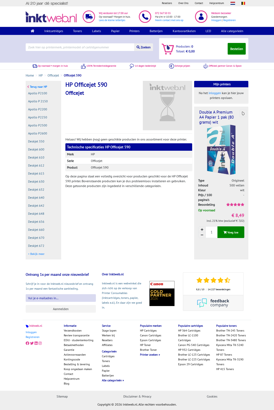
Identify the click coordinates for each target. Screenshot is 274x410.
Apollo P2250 (37, 117)
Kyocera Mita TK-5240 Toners (230, 347)
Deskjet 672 (36, 246)
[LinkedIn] (36, 343)
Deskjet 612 (36, 165)
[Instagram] (40, 343)
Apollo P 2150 (38, 101)
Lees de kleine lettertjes (112, 20)
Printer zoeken (149, 354)
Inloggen (216, 20)
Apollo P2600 (37, 133)
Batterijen (156, 31)
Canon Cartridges (150, 335)
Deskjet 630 (36, 181)
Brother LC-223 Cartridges (194, 359)
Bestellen (236, 49)
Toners (77, 31)
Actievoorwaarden (75, 354)
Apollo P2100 (37, 93)
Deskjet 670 (36, 238)
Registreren (229, 20)
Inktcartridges (53, 31)
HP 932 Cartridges (189, 350)
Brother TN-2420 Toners (231, 335)
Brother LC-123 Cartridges (194, 354)
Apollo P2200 (37, 109)
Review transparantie (76, 335)
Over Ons (183, 3)
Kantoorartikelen (184, 31)
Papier (115, 31)
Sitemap (62, 396)
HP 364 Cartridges (189, 330)
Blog (66, 383)
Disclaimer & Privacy (137, 396)
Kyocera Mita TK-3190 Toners (230, 362)
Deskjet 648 (36, 214)
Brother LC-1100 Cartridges (188, 338)
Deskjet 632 (36, 189)
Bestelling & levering (77, 364)
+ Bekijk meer (36, 254)
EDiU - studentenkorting (78, 340)
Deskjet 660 (36, 230)
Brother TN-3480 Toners (231, 340)
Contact (199, 3)
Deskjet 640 (36, 197)
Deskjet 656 (36, 222)
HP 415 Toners (225, 369)
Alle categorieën (232, 31)
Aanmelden (61, 309)
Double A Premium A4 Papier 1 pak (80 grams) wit (216, 117)
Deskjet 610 (36, 157)
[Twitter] (32, 343)
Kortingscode (72, 359)
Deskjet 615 (36, 173)
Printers (134, 31)
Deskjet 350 (36, 141)
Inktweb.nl (35, 326)
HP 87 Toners (224, 354)
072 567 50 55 (163, 13)
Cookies (212, 396)
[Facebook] (27, 343)
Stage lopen (109, 330)
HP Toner (145, 345)
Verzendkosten (73, 330)
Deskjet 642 (36, 205)
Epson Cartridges (150, 340)
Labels (96, 31)
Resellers (167, 3)
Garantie (69, 350)
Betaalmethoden (74, 345)
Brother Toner (148, 350)
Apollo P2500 (37, 125)
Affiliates (107, 345)
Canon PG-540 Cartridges (193, 345)
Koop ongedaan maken (78, 369)
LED (208, 31)
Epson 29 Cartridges (190, 364)
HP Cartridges (148, 330)
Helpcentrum (216, 3)
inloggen (215, 93)
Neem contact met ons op (169, 20)
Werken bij (108, 335)
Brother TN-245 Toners (230, 330)
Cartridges (108, 356)
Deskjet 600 (36, 149)
